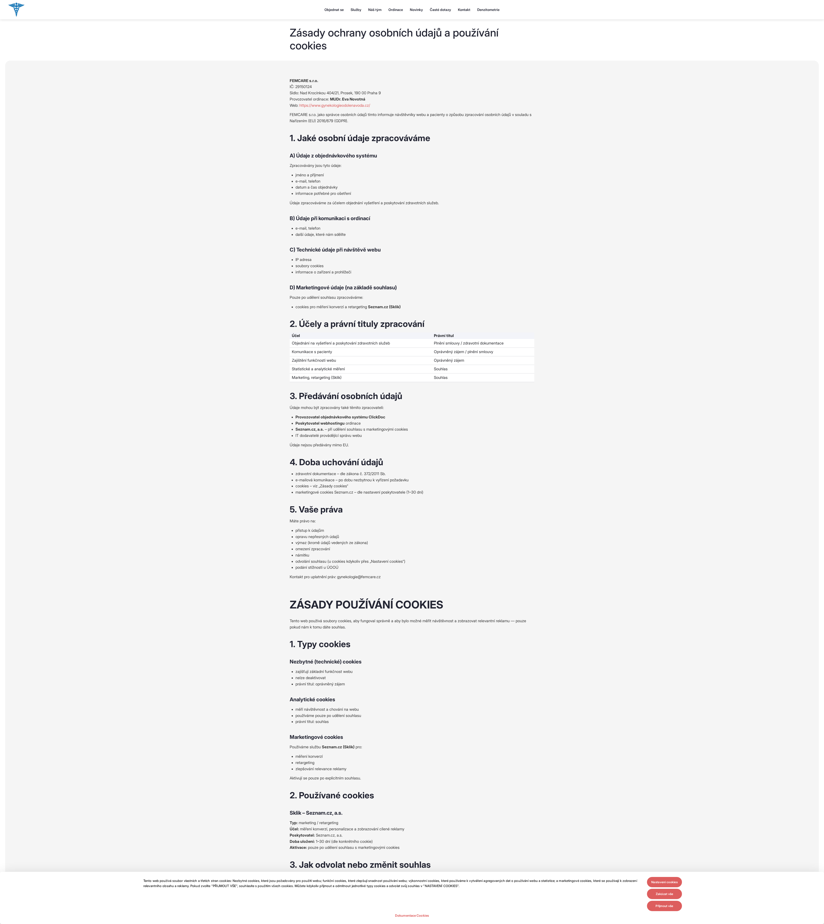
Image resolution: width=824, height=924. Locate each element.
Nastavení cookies (664, 882)
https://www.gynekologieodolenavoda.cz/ (334, 105)
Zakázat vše (664, 894)
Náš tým (375, 10)
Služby (356, 10)
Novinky (416, 10)
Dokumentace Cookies (412, 915)
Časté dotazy (440, 10)
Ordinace (395, 10)
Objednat (334, 10)
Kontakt (464, 10)
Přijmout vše (664, 906)
